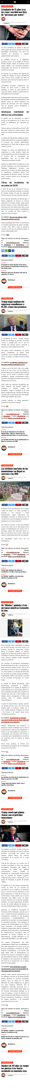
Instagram (7, 245)
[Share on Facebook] (5, 44)
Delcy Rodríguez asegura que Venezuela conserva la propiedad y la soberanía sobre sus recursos (14, 969)
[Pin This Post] (18, 44)
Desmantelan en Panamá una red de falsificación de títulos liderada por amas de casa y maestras (15, 720)
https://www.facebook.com (17, 418)
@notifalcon (20, 245)
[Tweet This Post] (11, 44)
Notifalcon (6, 23)
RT (7, 544)
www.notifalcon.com (13, 242)
